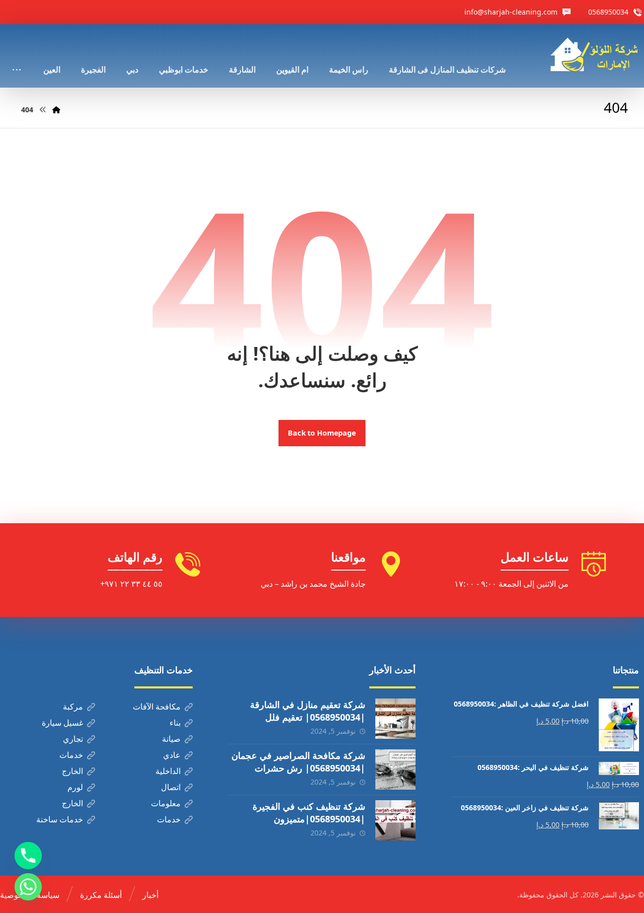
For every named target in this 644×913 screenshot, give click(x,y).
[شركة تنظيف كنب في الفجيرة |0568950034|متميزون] (395, 820)
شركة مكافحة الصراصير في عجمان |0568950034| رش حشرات (298, 761)
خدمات (71, 754)
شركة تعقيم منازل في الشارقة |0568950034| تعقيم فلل (307, 710)
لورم (75, 787)
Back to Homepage (322, 433)
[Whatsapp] (28, 886)
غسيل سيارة (62, 722)
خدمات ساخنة (59, 819)
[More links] (17, 56)
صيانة (171, 738)
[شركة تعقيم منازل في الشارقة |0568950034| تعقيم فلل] (395, 718)
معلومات (166, 803)
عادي (172, 754)
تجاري (73, 738)
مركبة (73, 706)
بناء (175, 722)
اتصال (171, 787)
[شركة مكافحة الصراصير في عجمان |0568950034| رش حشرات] (395, 769)
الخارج (72, 771)
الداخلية (168, 771)
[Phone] (28, 855)
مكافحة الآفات (157, 706)
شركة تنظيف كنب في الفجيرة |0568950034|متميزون (309, 812)
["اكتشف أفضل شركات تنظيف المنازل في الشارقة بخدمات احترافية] (597, 54)
